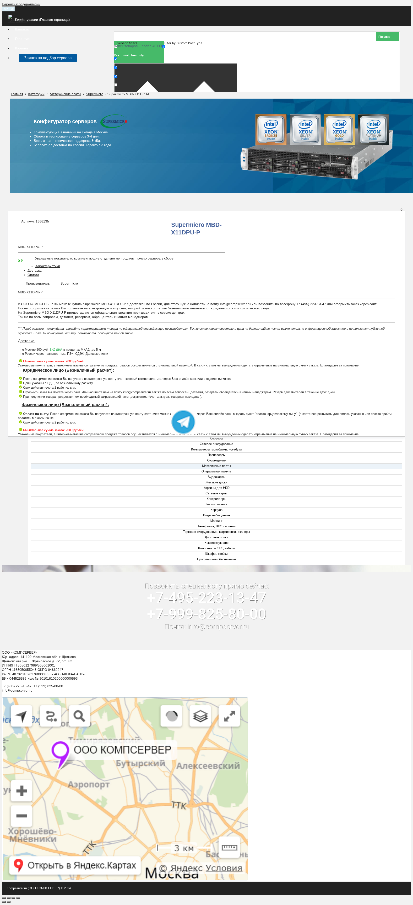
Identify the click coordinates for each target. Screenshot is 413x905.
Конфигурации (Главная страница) (42, 19)
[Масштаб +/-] (18, 898)
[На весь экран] (13, 898)
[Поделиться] (9, 898)
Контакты (22, 29)
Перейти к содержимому (21, 4)
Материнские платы (65, 94)
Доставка (34, 270)
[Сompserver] (18, 21)
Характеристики (47, 266)
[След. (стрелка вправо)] (9, 902)
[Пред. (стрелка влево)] (4, 902)
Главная (17, 94)
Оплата (33, 275)
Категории (36, 94)
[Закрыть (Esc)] (4, 898)
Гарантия (22, 39)
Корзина (21, 48)
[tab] (211, 266)
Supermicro (94, 94)
